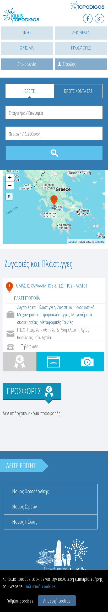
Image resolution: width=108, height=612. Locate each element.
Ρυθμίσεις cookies (20, 601)
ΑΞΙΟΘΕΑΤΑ (80, 32)
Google (99, 241)
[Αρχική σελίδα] (26, 18)
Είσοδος (69, 64)
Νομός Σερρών (24, 506)
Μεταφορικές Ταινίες (56, 322)
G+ (102, 16)
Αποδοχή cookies (57, 600)
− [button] (10, 185)
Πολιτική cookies (40, 586)
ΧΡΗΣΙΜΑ (27, 48)
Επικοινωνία (27, 64)
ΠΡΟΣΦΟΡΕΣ (81, 48)
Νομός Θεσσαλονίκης (30, 491)
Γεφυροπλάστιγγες (54, 314)
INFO (27, 32)
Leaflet (72, 241)
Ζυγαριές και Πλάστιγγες (36, 307)
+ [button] (10, 177)
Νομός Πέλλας (24, 521)
